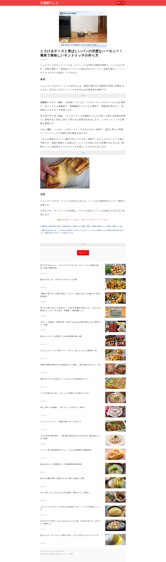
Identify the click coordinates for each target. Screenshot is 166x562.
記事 (118, 3)
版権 (71, 554)
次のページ (83, 253)
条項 (60, 554)
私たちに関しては (45, 554)
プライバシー (66, 554)
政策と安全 (54, 554)
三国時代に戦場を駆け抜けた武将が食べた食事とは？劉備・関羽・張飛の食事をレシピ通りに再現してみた (81, 226)
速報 (123, 3)
